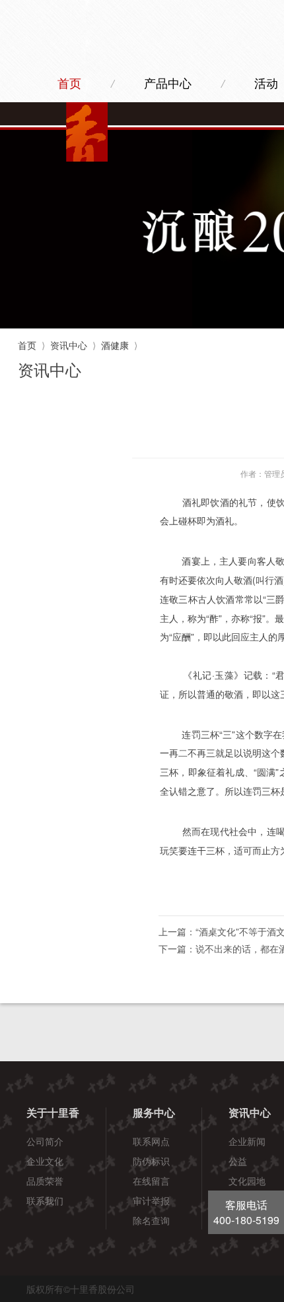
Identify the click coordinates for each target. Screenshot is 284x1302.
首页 (69, 84)
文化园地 (247, 1180)
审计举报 (151, 1200)
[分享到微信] (197, 892)
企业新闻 (247, 1141)
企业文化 (44, 1160)
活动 (266, 84)
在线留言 (151, 1180)
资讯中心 (68, 345)
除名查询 (151, 1220)
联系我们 (44, 1200)
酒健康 (115, 345)
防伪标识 (151, 1160)
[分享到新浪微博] (255, 892)
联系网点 (151, 1141)
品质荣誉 (44, 1180)
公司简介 (44, 1141)
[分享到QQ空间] (226, 892)
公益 (238, 1160)
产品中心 (168, 84)
